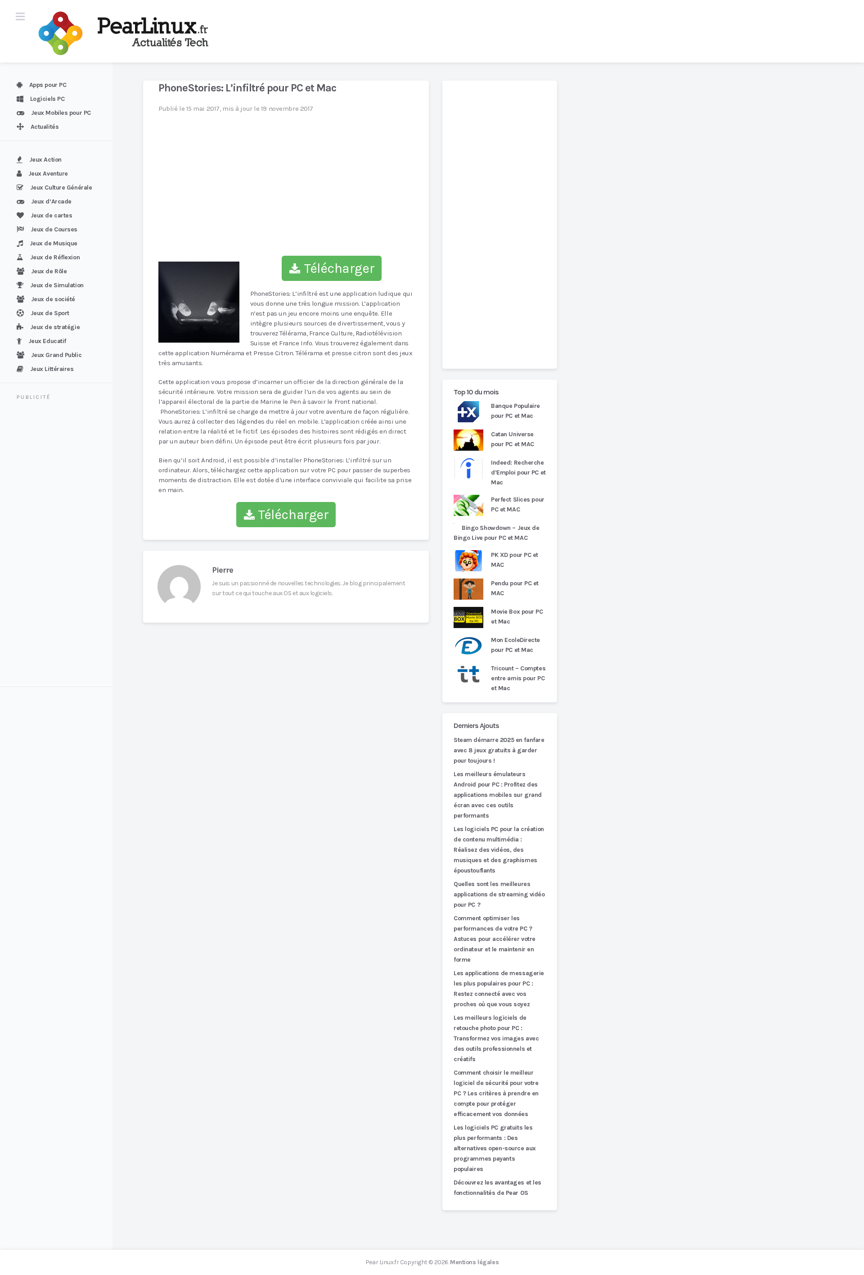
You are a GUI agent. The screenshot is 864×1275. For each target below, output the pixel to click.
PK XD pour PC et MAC (514, 560)
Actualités (45, 127)
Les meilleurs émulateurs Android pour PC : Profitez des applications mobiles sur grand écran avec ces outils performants (498, 794)
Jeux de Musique (53, 243)
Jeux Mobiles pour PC (61, 113)
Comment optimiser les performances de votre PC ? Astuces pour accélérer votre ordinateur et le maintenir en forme (495, 938)
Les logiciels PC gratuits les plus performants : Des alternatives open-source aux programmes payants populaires (495, 1148)
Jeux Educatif (47, 341)
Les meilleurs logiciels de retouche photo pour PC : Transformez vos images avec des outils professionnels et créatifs (496, 1038)
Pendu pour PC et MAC (515, 588)
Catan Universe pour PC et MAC (512, 439)
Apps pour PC (48, 85)
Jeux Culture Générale (61, 187)
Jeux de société (53, 299)
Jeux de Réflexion (55, 257)
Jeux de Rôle (49, 271)
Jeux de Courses (54, 229)
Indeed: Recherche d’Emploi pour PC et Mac (518, 472)
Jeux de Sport (50, 313)
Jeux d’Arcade (51, 201)
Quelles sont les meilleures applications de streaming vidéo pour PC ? (499, 894)
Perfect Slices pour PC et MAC (517, 504)
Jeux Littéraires (52, 369)
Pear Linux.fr (382, 1262)
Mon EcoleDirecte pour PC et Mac (515, 645)
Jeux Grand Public (56, 355)
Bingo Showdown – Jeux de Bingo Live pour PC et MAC (497, 533)
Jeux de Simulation (57, 285)
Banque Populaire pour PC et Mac (515, 411)
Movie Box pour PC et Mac (517, 616)
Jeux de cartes (51, 215)
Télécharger (337, 268)
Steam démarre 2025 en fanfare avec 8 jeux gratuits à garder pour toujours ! (499, 750)
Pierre (222, 570)
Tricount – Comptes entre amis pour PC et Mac (518, 678)
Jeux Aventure (48, 173)
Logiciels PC (47, 99)
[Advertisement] (62, 545)
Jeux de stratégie (55, 327)
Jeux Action (45, 159)
